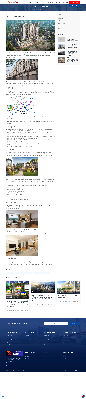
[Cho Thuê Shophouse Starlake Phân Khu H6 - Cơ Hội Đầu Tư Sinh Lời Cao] (61, 46)
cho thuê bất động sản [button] (69, 332)
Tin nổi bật (61, 34)
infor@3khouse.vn (13, 365)
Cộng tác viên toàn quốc (68, 358)
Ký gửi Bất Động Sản (29, 358)
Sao (25, 370)
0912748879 (12, 362)
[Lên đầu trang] (2, 393)
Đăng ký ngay (74, 323)
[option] (17, 297)
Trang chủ (27, 355)
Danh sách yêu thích (74, 2)
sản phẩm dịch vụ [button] (30, 352)
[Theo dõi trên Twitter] (75, 370)
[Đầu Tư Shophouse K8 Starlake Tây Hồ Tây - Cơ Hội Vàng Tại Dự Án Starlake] (61, 53)
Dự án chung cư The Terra (26, 273)
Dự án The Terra (36, 273)
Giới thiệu (27, 356)
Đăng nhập (61, 31)
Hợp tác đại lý (66, 356)
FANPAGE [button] (46, 352)
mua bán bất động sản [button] (50, 332)
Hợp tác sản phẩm (67, 355)
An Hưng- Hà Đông (15, 273)
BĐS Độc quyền (62, 23)
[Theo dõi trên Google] (76, 370)
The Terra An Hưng (45, 273)
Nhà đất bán (62, 18)
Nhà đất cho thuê (63, 20)
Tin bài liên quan (11, 277)
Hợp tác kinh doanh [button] (68, 352)
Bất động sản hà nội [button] (12, 332)
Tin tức (60, 25)
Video (60, 28)
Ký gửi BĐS (75, 5)
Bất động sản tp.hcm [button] (31, 332)
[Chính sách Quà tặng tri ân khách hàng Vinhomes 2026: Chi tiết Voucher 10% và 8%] (61, 39)
